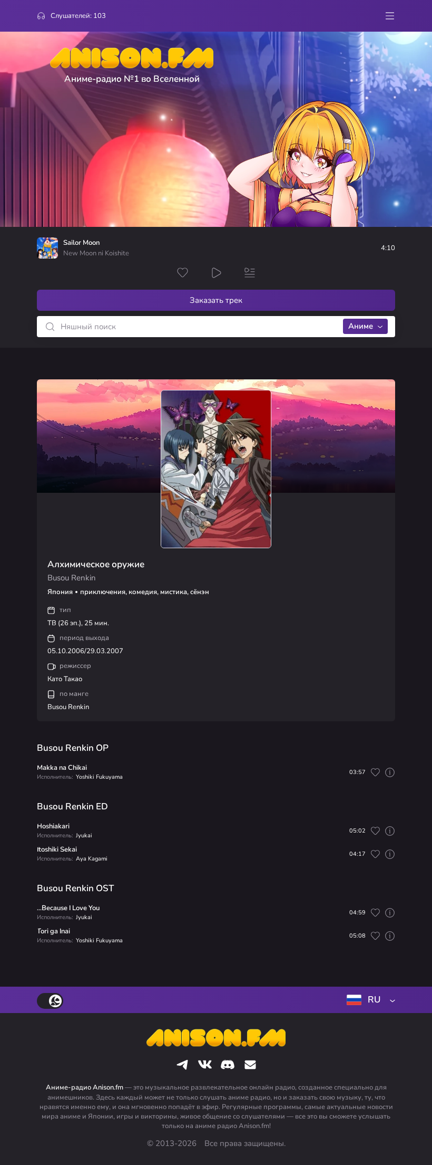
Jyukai (84, 835)
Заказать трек (216, 300)
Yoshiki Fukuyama (99, 777)
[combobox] (368, 999)
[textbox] (368, 999)
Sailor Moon (81, 242)
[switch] (50, 1001)
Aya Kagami (91, 859)
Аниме (360, 326)
